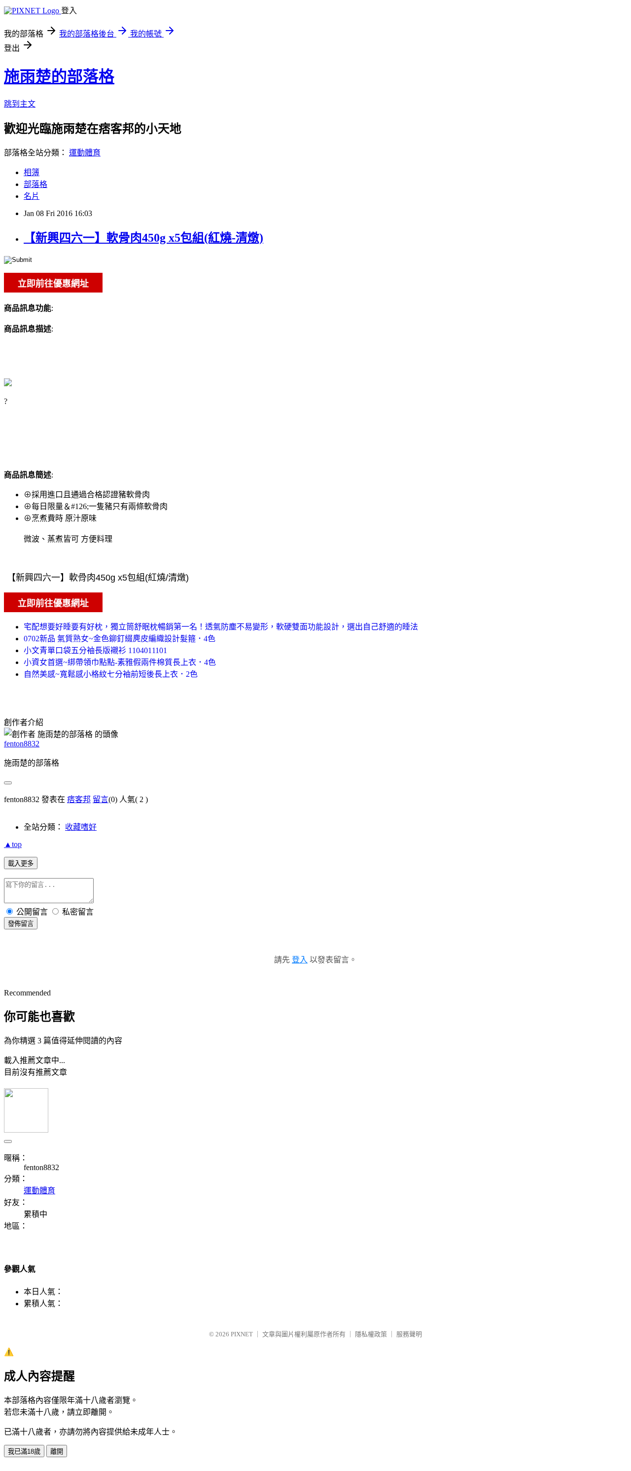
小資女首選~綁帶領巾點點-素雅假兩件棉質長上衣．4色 (120, 662)
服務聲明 (409, 1334)
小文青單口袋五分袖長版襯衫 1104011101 (95, 650)
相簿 (31, 172)
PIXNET (242, 1334)
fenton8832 (21, 743)
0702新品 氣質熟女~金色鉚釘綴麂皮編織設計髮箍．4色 (119, 638)
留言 (100, 799)
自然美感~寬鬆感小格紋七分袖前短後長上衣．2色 (111, 674)
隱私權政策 (371, 1334)
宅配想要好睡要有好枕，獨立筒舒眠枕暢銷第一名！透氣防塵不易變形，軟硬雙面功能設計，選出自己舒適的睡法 (221, 627)
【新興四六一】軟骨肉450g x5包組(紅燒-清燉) (143, 237)
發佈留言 (21, 923)
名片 (31, 196)
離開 (56, 1451)
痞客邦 (79, 799)
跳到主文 (19, 104)
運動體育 (85, 152)
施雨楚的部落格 (59, 76)
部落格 (35, 184)
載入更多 (21, 863)
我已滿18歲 (24, 1451)
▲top (13, 844)
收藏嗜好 (81, 827)
